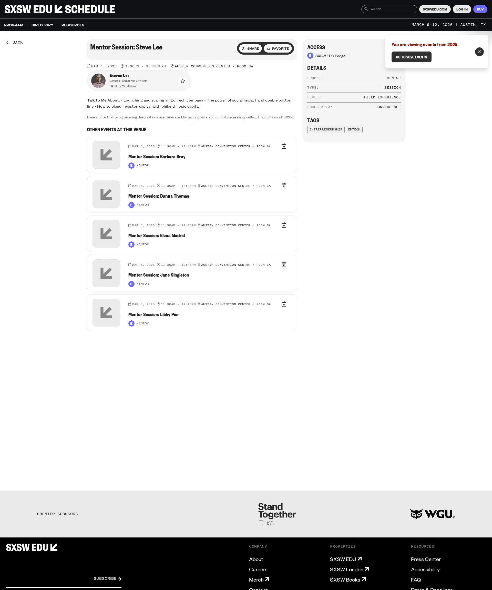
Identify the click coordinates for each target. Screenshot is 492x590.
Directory (42, 25)
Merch (256, 579)
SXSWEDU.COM (435, 9)
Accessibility (425, 569)
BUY (480, 9)
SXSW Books (345, 579)
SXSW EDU (343, 559)
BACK (16, 42)
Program (13, 25)
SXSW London (346, 569)
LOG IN (462, 9)
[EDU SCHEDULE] (60, 9)
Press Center (426, 559)
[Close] (479, 51)
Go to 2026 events (411, 56)
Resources (73, 25)
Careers (258, 569)
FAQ (416, 579)
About (256, 559)
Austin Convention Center (202, 66)
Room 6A (245, 66)
